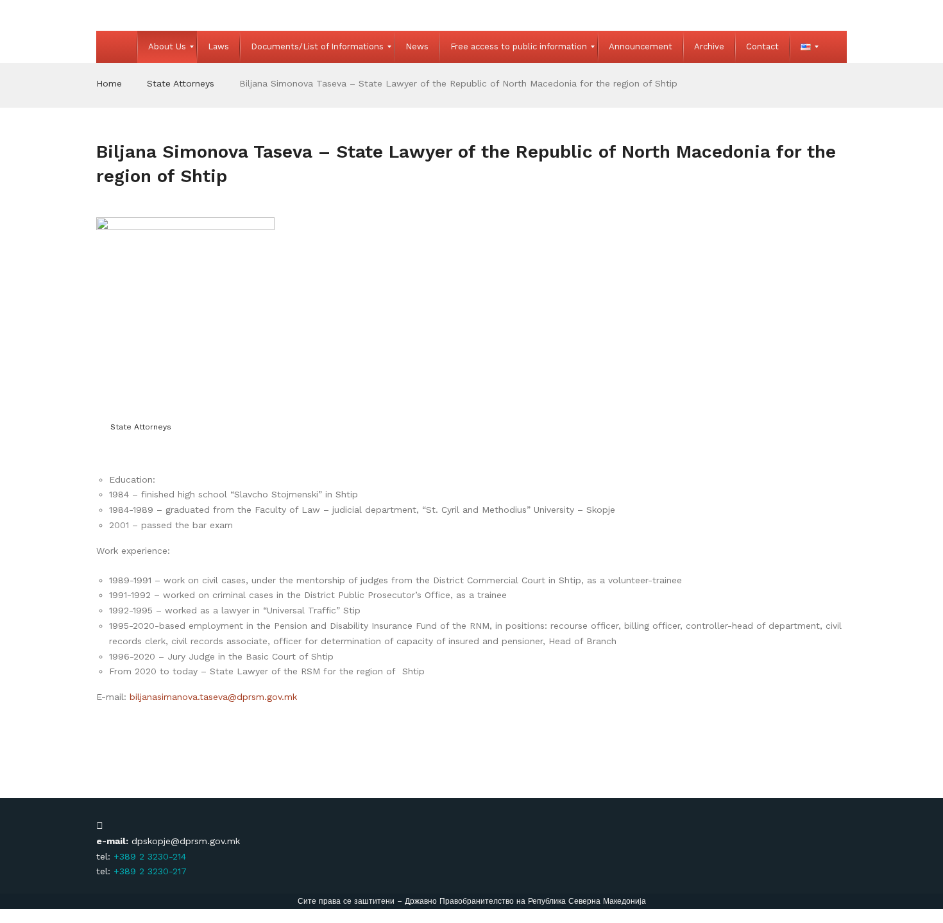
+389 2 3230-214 (150, 856)
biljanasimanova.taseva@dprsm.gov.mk (213, 697)
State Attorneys (180, 83)
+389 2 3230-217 (150, 871)
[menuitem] (116, 47)
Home (109, 83)
